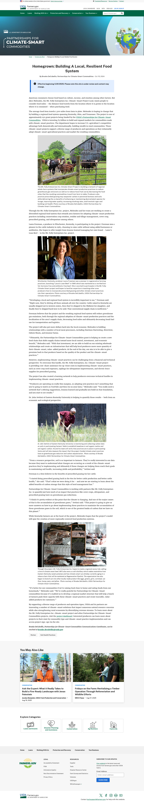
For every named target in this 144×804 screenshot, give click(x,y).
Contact (121, 1)
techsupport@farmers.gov (96, 799)
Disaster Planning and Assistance (51, 729)
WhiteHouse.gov (75, 784)
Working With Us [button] (40, 13)
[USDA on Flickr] (115, 795)
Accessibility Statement (51, 763)
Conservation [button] (77, 13)
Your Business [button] (90, 13)
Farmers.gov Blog (40, 57)
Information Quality (50, 770)
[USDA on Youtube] (120, 795)
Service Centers (113, 1)
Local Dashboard (89, 8)
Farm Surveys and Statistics (79, 773)
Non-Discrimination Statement (53, 773)
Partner (33, 635)
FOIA (45, 766)
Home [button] (22, 13)
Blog (98, 8)
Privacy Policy (48, 777)
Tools (71, 766)
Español (72, 763)
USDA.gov (109, 8)
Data (103, 8)
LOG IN (116, 8)
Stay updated (100, 763)
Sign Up (121, 8)
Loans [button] (30, 13)
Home (30, 57)
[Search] (122, 13)
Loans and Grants (31, 729)
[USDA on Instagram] (111, 795)
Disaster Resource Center (78, 770)
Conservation (72, 729)
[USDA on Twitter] (101, 795)
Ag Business (93, 729)
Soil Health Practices (47, 635)
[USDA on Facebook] (106, 795)
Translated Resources (101, 1)
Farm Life (113, 729)
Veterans (73, 777)
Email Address (101, 771)
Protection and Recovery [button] (59, 13)
